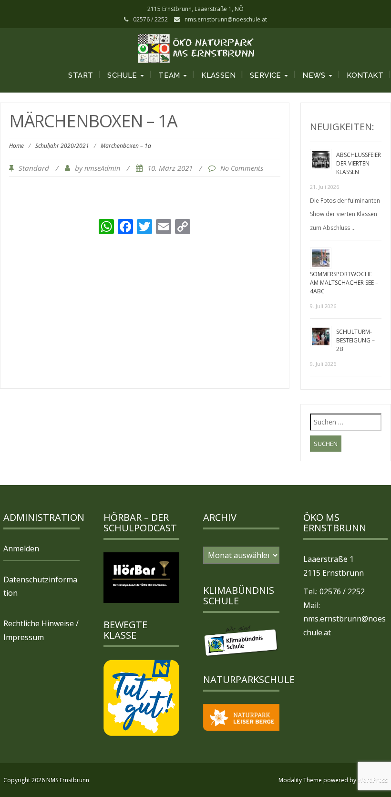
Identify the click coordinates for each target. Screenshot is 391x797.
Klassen (218, 75)
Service (266, 75)
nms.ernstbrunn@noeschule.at (226, 19)
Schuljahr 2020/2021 (62, 146)
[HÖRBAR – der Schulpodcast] (141, 576)
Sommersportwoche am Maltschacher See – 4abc (344, 282)
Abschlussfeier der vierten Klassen (358, 163)
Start (80, 75)
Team (170, 75)
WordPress (373, 780)
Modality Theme (300, 780)
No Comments (241, 168)
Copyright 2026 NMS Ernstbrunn (46, 780)
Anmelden (21, 548)
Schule (123, 75)
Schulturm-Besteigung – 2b (355, 340)
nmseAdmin (102, 168)
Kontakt (365, 75)
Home (16, 146)
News (315, 75)
